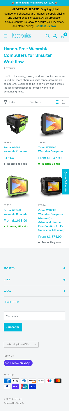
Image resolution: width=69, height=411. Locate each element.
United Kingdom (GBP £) (18, 344)
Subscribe (13, 327)
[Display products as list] (63, 102)
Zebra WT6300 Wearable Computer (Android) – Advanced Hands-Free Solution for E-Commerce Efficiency (51, 220)
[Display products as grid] (57, 102)
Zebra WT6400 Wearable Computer (16, 212)
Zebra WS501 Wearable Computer (16, 149)
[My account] (55, 36)
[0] (62, 36)
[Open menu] (5, 36)
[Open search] (48, 36)
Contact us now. (46, 25)
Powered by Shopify (14, 403)
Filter (12, 102)
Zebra (7, 142)
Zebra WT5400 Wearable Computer (50, 149)
